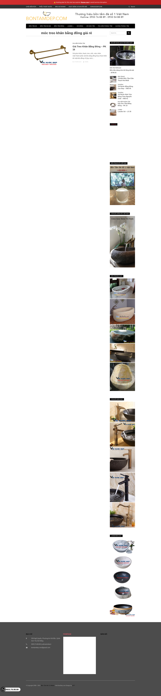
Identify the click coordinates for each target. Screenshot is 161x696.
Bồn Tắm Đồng (59, 26)
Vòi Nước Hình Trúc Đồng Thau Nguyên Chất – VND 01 (125, 96)
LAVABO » (70, 26)
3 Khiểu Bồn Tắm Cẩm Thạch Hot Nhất (126, 79)
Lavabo (120, 109)
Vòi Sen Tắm (90, 26)
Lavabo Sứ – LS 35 (124, 111)
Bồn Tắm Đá (33, 26)
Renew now (85, 2)
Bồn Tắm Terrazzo (115, 68)
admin (86, 62)
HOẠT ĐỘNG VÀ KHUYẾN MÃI (78, 6)
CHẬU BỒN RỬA (31, 6)
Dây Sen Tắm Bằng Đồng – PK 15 (124, 104)
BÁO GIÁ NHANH (60, 6)
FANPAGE (113, 124)
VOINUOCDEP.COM (96, 6)
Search (133, 6)
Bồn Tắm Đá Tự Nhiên (47, 685)
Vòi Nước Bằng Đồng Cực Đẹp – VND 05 (125, 87)
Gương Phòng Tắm (122, 26)
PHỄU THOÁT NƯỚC (45, 6)
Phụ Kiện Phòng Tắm (105, 26)
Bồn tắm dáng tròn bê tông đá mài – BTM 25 (122, 71)
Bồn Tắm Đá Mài (45, 26)
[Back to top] (155, 690)
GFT (73, 685)
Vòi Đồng (80, 26)
